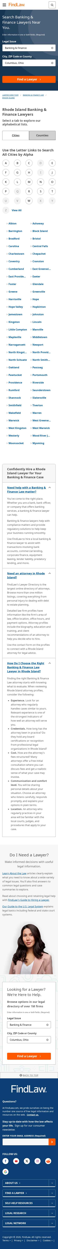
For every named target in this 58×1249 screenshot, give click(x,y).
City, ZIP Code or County (17, 56)
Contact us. (33, 1114)
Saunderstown (41, 390)
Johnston (38, 314)
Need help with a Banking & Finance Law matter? (26, 489)
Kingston (14, 322)
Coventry (14, 261)
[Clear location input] (52, 62)
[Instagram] (37, 1161)
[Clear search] (47, 1024)
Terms (5, 1240)
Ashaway (38, 223)
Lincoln (37, 322)
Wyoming (38, 443)
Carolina (14, 246)
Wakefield (15, 413)
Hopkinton (39, 307)
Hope (35, 299)
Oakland (14, 367)
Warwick (14, 420)
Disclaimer (32, 1240)
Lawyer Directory (10, 95)
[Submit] (52, 1141)
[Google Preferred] (5, 1172)
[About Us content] (52, 1183)
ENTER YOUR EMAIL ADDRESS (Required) (24, 1135)
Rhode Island (8, 98)
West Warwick (41, 428)
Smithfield (15, 405)
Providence (15, 382)
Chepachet (39, 253)
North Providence (42, 352)
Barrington (15, 231)
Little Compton (18, 329)
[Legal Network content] (52, 1223)
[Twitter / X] (27, 1161)
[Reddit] (48, 1161)
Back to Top (30, 1075)
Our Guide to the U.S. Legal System (22, 906)
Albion (13, 223)
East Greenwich (42, 269)
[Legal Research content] (52, 1213)
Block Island (40, 231)
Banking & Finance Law (33, 95)
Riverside (38, 382)
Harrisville (15, 299)
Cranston (38, 261)
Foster (12, 284)
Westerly (14, 435)
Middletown (39, 337)
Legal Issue (9, 41)
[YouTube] (16, 1161)
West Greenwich (42, 420)
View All (16, 210)
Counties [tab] (42, 135)
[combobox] (29, 47)
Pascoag (37, 367)
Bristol (36, 238)
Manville (37, 329)
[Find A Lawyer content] (52, 1193)
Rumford (14, 390)
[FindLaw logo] (17, 5)
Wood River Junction (42, 435)
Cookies (47, 1240)
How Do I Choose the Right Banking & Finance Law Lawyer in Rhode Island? (25, 667)
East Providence (18, 276)
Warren (37, 413)
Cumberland (16, 269)
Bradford (14, 238)
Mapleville (15, 337)
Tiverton (37, 405)
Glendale (37, 284)
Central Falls (40, 246)
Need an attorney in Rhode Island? (26, 575)
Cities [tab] (15, 135)
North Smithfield (42, 360)
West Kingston (17, 428)
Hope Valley (16, 307)
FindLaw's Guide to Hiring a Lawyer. (28, 900)
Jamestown (15, 314)
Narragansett (17, 344)
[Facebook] (5, 1161)
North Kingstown (18, 352)
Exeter (36, 276)
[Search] (52, 4)
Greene (13, 291)
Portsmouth (39, 375)
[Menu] (4, 5)
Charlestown (16, 253)
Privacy (18, 1240)
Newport (37, 344)
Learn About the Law (14, 873)
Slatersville (39, 397)
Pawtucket (15, 375)
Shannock (15, 397)
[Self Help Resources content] (52, 1203)
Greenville (38, 291)
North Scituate (18, 360)
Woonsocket (16, 443)
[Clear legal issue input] (52, 47)
